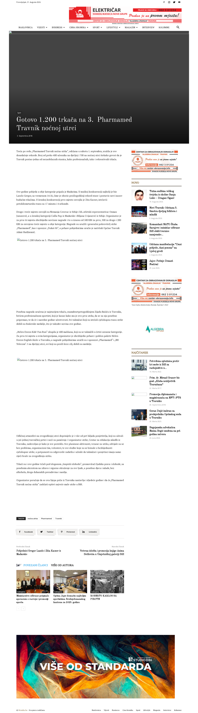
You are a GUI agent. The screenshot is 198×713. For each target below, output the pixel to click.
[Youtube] (179, 2)
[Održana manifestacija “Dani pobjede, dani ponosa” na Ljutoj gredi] (139, 248)
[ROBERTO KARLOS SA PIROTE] (107, 581)
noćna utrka (33, 518)
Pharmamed (46, 518)
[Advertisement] (72, 172)
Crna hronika (77, 27)
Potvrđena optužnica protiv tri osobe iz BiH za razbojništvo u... (164, 364)
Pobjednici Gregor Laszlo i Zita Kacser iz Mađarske (38, 553)
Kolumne (164, 27)
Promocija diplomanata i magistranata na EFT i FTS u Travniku (165, 398)
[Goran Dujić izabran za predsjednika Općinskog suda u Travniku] (139, 414)
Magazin (130, 27)
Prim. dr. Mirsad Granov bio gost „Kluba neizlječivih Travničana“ (164, 381)
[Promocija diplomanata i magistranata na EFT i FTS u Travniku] (139, 398)
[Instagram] (169, 2)
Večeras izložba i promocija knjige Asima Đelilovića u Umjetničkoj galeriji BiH (102, 553)
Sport (96, 27)
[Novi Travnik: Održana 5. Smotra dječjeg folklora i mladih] (139, 211)
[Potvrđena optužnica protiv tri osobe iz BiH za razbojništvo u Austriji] (139, 365)
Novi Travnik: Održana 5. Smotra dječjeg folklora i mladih (163, 211)
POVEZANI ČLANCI (36, 565)
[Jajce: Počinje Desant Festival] (139, 264)
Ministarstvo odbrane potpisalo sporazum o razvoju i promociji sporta (32, 599)
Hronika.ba (23, 710)
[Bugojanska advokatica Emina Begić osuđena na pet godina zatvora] (139, 431)
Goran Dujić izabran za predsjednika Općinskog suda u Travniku (165, 414)
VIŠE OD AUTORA (62, 565)
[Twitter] (174, 2)
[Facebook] (164, 2)
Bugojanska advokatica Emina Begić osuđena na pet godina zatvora (164, 431)
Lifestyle (112, 27)
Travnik (58, 518)
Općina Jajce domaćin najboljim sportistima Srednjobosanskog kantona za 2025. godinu (69, 599)
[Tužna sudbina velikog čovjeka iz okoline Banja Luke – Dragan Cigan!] (139, 195)
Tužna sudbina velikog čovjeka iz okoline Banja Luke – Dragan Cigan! (162, 194)
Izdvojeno (21, 592)
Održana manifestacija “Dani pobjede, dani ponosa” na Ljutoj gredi (165, 248)
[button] (178, 27)
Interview (148, 27)
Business (57, 27)
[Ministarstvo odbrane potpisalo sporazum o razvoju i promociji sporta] (33, 581)
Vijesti (41, 27)
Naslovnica (26, 27)
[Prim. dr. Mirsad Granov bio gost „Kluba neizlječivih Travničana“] (139, 381)
